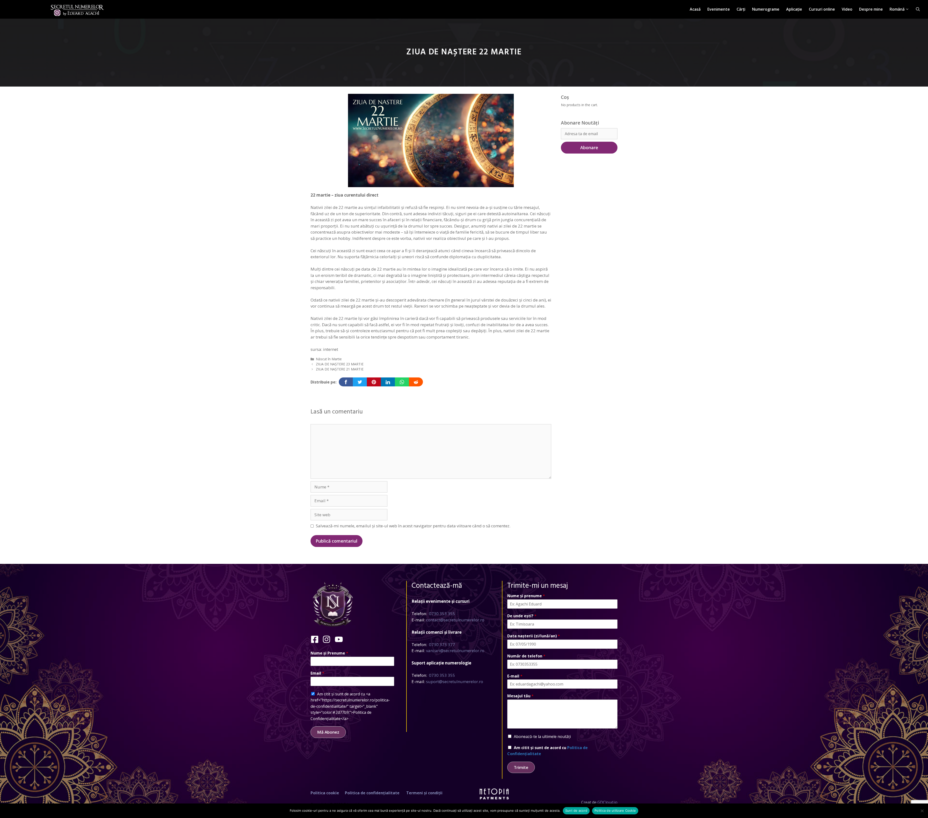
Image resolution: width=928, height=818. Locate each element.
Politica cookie (325, 793)
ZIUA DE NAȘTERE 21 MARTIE (339, 369)
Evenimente (718, 9)
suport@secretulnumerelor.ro (454, 681)
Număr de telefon (526, 656)
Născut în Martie (329, 359)
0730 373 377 (442, 644)
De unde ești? (521, 616)
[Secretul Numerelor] (77, 7)
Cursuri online (822, 9)
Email (317, 673)
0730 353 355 (442, 613)
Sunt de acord (576, 810)
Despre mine (871, 9)
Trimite (521, 767)
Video (847, 9)
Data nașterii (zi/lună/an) (533, 636)
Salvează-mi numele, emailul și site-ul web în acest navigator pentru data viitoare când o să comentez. (413, 526)
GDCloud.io (607, 802)
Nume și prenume (526, 595)
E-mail (514, 676)
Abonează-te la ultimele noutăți (542, 736)
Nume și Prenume (329, 653)
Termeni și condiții (424, 793)
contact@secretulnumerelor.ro (455, 620)
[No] (922, 810)
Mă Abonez (328, 732)
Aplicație (794, 9)
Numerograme (765, 9)
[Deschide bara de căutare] (918, 9)
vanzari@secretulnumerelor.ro (455, 650)
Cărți (741, 9)
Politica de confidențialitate (372, 793)
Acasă (695, 9)
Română (897, 9)
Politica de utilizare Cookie (615, 810)
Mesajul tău (520, 696)
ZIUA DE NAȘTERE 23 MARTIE (339, 364)
